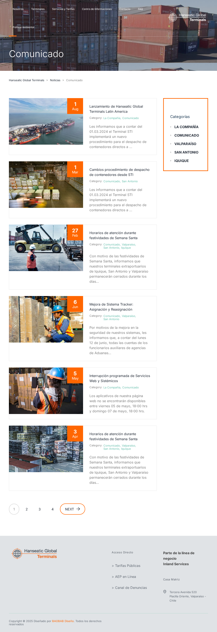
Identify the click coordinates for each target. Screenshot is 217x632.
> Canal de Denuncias (129, 587)
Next (69, 509)
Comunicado (130, 118)
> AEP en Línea (124, 576)
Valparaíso (128, 244)
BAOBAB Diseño (63, 621)
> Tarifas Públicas (126, 565)
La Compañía (111, 118)
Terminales (38, 9)
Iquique (126, 247)
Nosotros (18, 9)
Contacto (124, 9)
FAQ (140, 9)
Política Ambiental (23, 27)
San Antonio (130, 181)
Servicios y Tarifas (63, 9)
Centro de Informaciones (97, 9)
